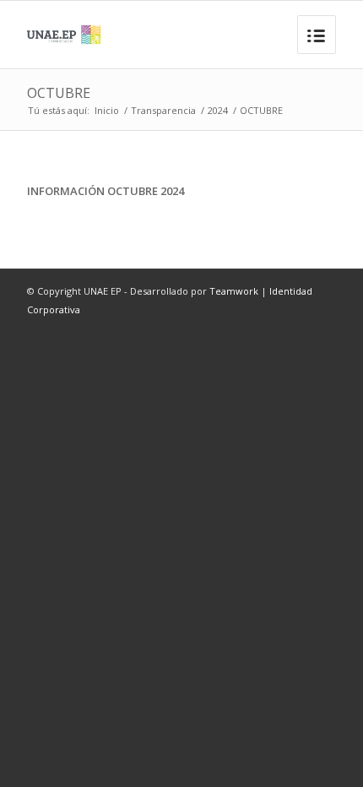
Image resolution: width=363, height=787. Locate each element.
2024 (218, 110)
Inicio (107, 110)
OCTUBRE (58, 93)
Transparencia (163, 110)
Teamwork (233, 291)
